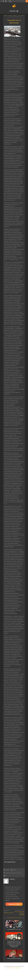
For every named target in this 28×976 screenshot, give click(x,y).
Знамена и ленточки (8, 912)
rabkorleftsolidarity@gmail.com (14, 967)
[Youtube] (3, 1)
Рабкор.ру (12, 879)
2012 (19, 15)
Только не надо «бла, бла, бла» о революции (19, 913)
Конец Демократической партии (14, 958)
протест (16, 872)
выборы (7, 872)
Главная (5, 15)
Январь (22, 15)
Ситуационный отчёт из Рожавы (14, 929)
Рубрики (10, 15)
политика (11, 872)
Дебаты (14, 15)
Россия (19, 872)
